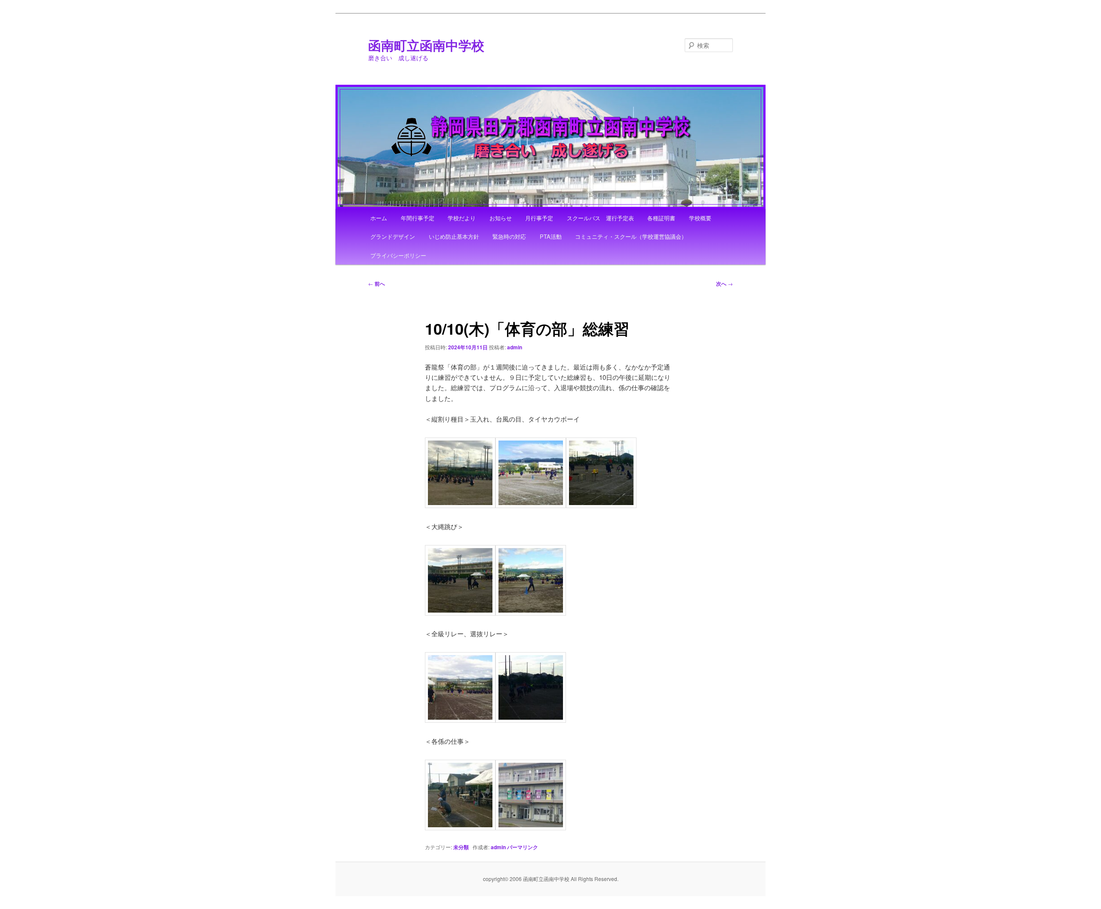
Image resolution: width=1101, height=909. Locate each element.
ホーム (378, 218)
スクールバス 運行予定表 (600, 218)
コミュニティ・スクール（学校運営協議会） (631, 236)
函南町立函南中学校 (426, 45)
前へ (376, 283)
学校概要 (700, 218)
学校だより (462, 218)
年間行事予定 (417, 218)
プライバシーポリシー (398, 255)
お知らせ (500, 218)
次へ (724, 283)
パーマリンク (522, 847)
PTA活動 (551, 236)
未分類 (461, 847)
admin (514, 347)
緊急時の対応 (509, 236)
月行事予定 (539, 218)
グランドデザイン (392, 236)
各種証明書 (661, 218)
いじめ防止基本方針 (454, 236)
